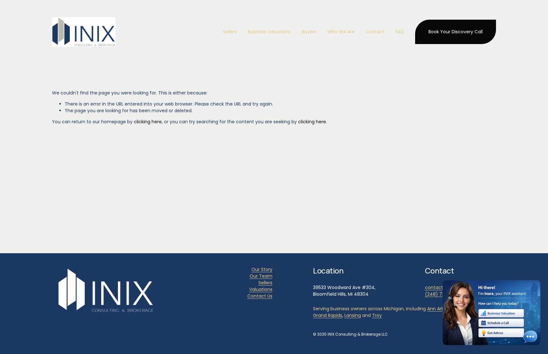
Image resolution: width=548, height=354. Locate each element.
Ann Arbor (438, 309)
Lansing (352, 315)
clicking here (148, 122)
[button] (491, 312)
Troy (377, 315)
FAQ (399, 32)
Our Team (261, 276)
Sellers (265, 283)
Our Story (261, 269)
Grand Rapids (327, 315)
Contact (375, 32)
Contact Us (259, 296)
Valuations (260, 289)
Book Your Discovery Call (455, 32)
